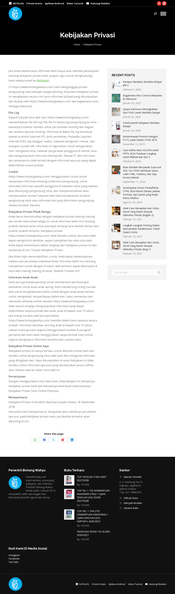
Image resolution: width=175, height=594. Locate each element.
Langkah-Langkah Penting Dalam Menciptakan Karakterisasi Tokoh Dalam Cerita (141, 229)
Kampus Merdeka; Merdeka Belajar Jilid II (142, 83)
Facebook (14, 558)
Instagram (14, 555)
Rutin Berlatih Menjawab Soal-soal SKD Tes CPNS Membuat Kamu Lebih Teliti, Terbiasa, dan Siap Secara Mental (142, 172)
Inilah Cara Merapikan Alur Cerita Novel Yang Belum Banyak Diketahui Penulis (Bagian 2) (141, 212)
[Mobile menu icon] (163, 13)
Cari (158, 272)
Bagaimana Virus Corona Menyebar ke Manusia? (142, 97)
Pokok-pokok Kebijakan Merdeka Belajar (141, 124)
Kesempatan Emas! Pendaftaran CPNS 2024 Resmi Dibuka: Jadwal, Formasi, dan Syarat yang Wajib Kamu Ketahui (141, 193)
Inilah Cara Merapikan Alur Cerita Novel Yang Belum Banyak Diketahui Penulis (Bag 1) (141, 246)
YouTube (13, 562)
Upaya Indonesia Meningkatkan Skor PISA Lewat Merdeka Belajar (141, 110)
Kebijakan (43, 80)
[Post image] (116, 84)
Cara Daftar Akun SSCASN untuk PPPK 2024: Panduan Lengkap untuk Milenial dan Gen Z (141, 153)
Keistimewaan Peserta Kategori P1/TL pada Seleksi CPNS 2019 (140, 138)
